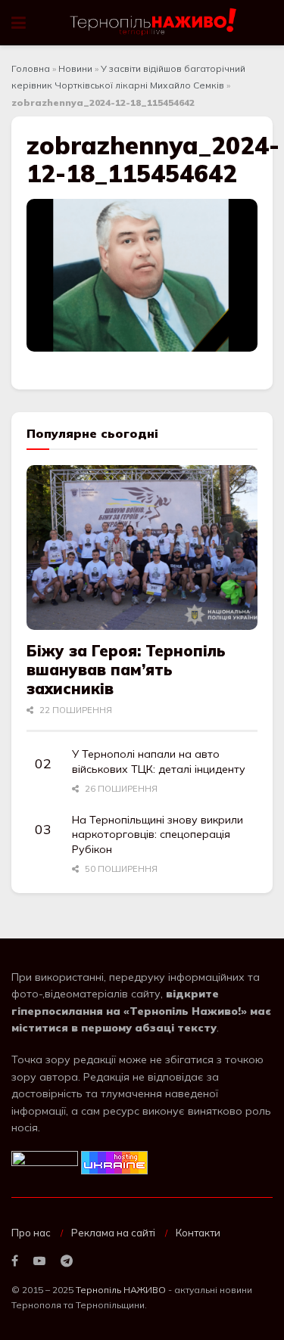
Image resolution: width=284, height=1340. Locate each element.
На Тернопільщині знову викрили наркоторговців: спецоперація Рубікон (157, 834)
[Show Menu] (18, 22)
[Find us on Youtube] (39, 1261)
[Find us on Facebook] (14, 1261)
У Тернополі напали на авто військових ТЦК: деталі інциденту (158, 761)
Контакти (198, 1233)
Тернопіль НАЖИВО (121, 1289)
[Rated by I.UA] (44, 1161)
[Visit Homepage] (154, 23)
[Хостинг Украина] (114, 1161)
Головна (30, 68)
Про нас (31, 1233)
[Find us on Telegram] (67, 1261)
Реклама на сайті (113, 1233)
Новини (75, 68)
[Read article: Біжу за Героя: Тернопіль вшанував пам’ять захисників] (142, 547)
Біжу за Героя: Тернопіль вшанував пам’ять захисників (126, 669)
